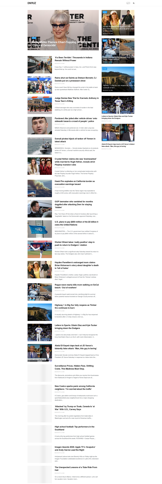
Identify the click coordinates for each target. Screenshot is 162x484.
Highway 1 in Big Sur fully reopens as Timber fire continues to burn (76, 306)
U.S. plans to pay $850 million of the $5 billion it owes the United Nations (76, 223)
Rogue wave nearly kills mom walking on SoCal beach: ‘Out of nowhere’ (77, 286)
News (34, 38)
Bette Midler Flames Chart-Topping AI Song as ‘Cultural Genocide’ (61, 43)
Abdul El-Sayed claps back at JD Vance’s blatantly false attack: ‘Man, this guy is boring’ (76, 347)
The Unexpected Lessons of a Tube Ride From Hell (76, 469)
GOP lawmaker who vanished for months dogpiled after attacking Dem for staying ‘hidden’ (74, 204)
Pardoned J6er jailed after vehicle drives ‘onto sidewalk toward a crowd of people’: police (76, 120)
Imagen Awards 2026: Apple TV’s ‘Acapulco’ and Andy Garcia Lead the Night (75, 448)
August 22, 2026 (37, 49)
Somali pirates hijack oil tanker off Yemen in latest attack (75, 140)
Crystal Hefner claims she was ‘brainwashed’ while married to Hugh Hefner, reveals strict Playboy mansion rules (75, 161)
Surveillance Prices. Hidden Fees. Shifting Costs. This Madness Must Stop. (74, 367)
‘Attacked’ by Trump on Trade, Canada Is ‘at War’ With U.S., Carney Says (75, 408)
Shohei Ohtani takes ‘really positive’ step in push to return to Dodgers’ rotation (74, 243)
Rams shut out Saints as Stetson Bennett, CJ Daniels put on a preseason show (75, 79)
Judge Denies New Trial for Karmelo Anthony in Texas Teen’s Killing (77, 99)
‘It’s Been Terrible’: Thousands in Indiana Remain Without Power (73, 59)
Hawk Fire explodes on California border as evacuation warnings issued (75, 183)
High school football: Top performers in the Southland (74, 428)
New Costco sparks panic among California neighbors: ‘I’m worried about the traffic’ (75, 387)
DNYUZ (32, 3)
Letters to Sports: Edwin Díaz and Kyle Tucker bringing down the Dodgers (76, 327)
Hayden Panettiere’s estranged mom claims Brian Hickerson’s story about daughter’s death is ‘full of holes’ (77, 265)
